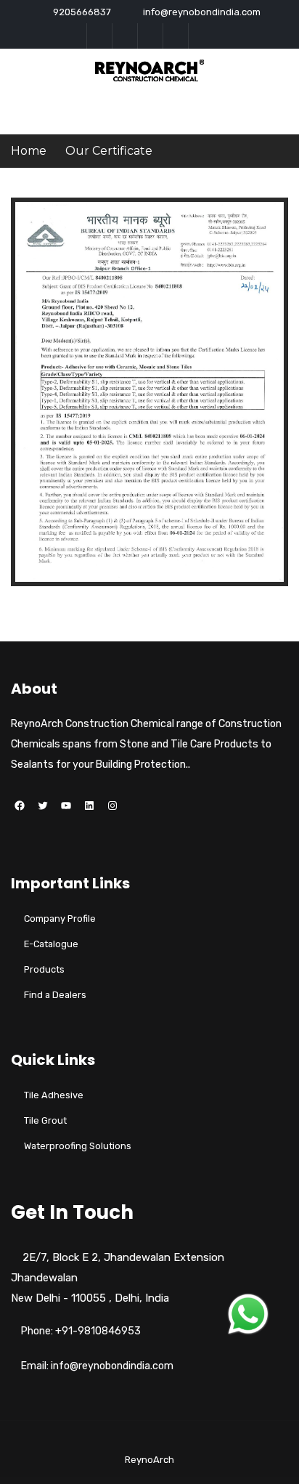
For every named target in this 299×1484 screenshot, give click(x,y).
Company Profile (60, 918)
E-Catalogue (51, 943)
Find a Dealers (55, 994)
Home (28, 151)
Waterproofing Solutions (77, 1145)
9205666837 (82, 12)
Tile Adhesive (53, 1095)
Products (44, 969)
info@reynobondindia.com (202, 12)
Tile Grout (45, 1120)
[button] (248, 1314)
